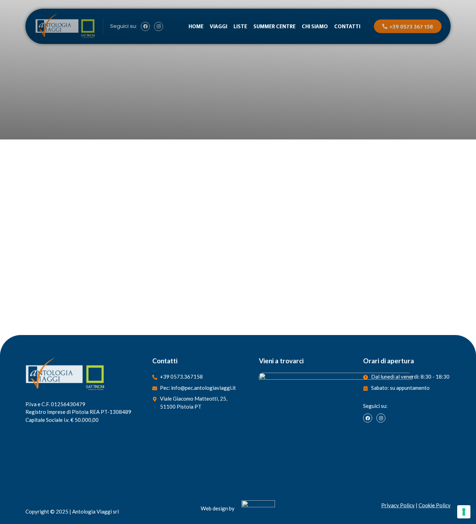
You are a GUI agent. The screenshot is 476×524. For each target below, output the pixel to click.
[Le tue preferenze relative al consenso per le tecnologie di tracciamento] (463, 511)
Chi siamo (315, 26)
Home (196, 26)
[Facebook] (367, 418)
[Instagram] (380, 418)
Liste (240, 26)
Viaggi (218, 26)
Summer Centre (274, 26)
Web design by (218, 508)
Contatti (347, 26)
